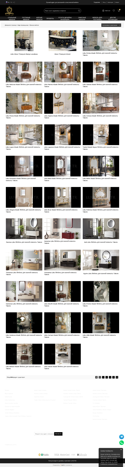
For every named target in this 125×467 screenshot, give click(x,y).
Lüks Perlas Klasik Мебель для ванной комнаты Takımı (100, 54)
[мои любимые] (113, 10)
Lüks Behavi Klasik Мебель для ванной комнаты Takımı (23, 367)
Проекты (50, 18)
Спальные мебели (12, 18)
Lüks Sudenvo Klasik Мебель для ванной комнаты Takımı (24, 336)
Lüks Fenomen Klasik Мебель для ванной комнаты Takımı (21, 179)
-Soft (62, 465)
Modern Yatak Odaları (41, 393)
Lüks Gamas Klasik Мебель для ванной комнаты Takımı (100, 85)
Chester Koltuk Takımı (99, 400)
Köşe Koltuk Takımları (99, 406)
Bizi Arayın (11, 426)
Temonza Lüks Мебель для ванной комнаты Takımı (22, 273)
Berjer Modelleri (98, 413)
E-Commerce (68, 465)
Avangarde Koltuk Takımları (101, 397)
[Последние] (117, 377)
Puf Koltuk (96, 416)
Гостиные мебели (26, 18)
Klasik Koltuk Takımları (99, 390)
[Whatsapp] (57, 440)
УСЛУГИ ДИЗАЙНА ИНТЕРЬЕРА (65, 18)
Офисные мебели (82, 18)
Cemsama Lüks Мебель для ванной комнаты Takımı (60, 273)
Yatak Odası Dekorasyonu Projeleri (45, 400)
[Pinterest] (52, 440)
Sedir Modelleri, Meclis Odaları (102, 409)
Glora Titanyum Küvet (62, 54)
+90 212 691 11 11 (15, 437)
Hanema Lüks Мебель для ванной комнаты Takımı (59, 242)
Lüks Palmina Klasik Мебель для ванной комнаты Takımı (100, 211)
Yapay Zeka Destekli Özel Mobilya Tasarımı (18, 416)
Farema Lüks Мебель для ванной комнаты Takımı (24, 242)
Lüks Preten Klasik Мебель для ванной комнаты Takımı (100, 305)
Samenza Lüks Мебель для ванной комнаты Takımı (22, 305)
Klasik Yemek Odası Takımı (71, 390)
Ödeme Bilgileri (9, 409)
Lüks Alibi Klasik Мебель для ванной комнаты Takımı (99, 336)
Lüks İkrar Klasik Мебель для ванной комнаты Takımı (61, 211)
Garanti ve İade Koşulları (12, 406)
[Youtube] (47, 440)
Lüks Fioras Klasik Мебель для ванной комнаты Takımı (23, 117)
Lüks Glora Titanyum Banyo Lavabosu (24, 54)
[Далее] (113, 377)
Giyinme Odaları (39, 397)
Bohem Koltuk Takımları (100, 419)
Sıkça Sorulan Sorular (11, 403)
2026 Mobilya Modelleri (12, 413)
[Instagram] (42, 440)
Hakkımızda (8, 397)
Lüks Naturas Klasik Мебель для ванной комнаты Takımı (24, 85)
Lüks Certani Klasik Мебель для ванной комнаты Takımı (61, 336)
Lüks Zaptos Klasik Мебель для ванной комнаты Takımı (61, 117)
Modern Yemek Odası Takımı (72, 393)
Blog (104, 2)
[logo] (9, 11)
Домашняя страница (10, 25)
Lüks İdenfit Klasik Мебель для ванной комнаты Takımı (61, 305)
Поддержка (97, 2)
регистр (58, 434)
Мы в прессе (9, 393)
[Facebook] (37, 440)
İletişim (117, 2)
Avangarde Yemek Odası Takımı (73, 397)
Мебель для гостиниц (97, 18)
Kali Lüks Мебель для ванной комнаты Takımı (101, 242)
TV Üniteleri (96, 403)
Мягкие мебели (39, 18)
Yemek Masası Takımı (70, 400)
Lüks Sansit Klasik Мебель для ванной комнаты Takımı (61, 367)
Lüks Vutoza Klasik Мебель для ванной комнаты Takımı (100, 117)
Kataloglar (110, 2)
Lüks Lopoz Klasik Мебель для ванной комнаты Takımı (23, 148)
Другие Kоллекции (112, 18)
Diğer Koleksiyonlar (23, 25)
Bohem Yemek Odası (69, 403)
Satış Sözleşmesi (10, 400)
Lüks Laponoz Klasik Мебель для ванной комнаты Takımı (62, 148)
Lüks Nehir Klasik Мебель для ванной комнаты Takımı (100, 179)
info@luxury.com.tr (11, 444)
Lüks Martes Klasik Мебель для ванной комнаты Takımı (61, 85)
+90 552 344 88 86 (15, 439)
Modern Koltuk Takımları (100, 393)
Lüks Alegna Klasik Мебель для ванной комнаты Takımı (23, 211)
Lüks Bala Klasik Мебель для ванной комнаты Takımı (60, 179)
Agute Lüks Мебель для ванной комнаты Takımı (100, 273)
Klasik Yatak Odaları (40, 390)
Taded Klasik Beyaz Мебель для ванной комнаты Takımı (100, 148)
